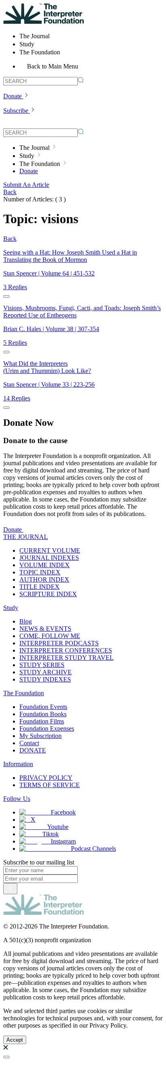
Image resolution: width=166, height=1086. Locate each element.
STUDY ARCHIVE (45, 672)
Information (18, 764)
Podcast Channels (93, 848)
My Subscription (40, 735)
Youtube (57, 826)
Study (10, 607)
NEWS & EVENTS (45, 628)
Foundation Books (42, 714)
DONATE (32, 750)
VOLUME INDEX (44, 565)
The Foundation (23, 693)
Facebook (63, 812)
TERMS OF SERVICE (49, 784)
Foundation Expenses (46, 728)
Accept (14, 1040)
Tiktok (50, 834)
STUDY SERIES (41, 664)
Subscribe (15, 110)
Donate (12, 96)
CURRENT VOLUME (49, 550)
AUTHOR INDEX (44, 579)
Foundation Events (43, 706)
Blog (25, 621)
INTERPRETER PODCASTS (59, 643)
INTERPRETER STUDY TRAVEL (66, 657)
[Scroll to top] (6, 1057)
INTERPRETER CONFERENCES (65, 650)
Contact (29, 743)
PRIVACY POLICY (46, 777)
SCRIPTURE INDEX (48, 594)
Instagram (63, 841)
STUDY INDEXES (45, 679)
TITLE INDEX (39, 586)
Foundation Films (41, 721)
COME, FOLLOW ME (49, 635)
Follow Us (16, 798)
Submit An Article (26, 184)
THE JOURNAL (25, 536)
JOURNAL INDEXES (49, 557)
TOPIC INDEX (39, 572)
